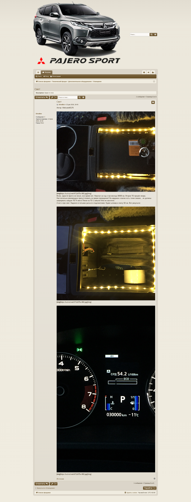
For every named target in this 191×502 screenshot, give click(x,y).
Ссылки (38, 72)
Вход (47, 76)
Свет (37, 89)
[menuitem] (144, 72)
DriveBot (39, 113)
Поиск (40, 76)
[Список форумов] (76, 34)
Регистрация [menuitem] (153, 72)
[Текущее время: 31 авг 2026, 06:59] (154, 81)
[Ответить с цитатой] (153, 102)
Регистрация (56, 76)
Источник (60, 479)
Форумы (48, 72)
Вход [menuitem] (149, 72)
